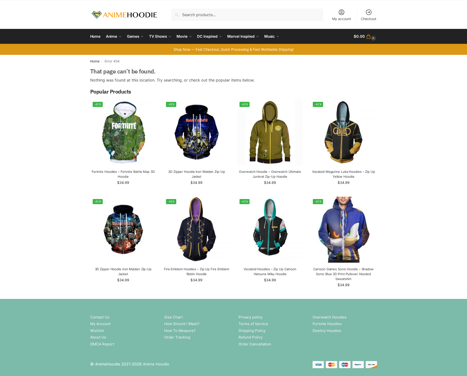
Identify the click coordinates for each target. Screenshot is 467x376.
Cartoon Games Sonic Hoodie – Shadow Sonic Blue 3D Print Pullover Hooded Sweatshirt (343, 274)
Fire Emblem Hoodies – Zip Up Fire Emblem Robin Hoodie (196, 271)
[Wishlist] (148, 106)
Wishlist (97, 330)
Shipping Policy (252, 330)
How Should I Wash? (182, 323)
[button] (365, 36)
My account (341, 19)
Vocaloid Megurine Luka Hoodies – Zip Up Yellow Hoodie (343, 174)
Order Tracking (177, 337)
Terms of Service (253, 323)
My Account (100, 323)
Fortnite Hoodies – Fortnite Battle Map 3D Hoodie (123, 174)
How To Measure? (180, 330)
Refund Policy (251, 337)
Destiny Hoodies (327, 330)
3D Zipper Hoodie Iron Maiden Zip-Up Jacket (196, 174)
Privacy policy (251, 317)
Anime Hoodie (156, 364)
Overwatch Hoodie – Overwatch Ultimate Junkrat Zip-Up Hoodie (270, 174)
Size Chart (173, 317)
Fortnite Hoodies (327, 323)
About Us (98, 337)
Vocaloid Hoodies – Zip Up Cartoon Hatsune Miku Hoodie (270, 271)
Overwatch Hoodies (330, 317)
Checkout (368, 19)
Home (95, 61)
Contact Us (99, 317)
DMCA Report (102, 344)
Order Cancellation (255, 344)
